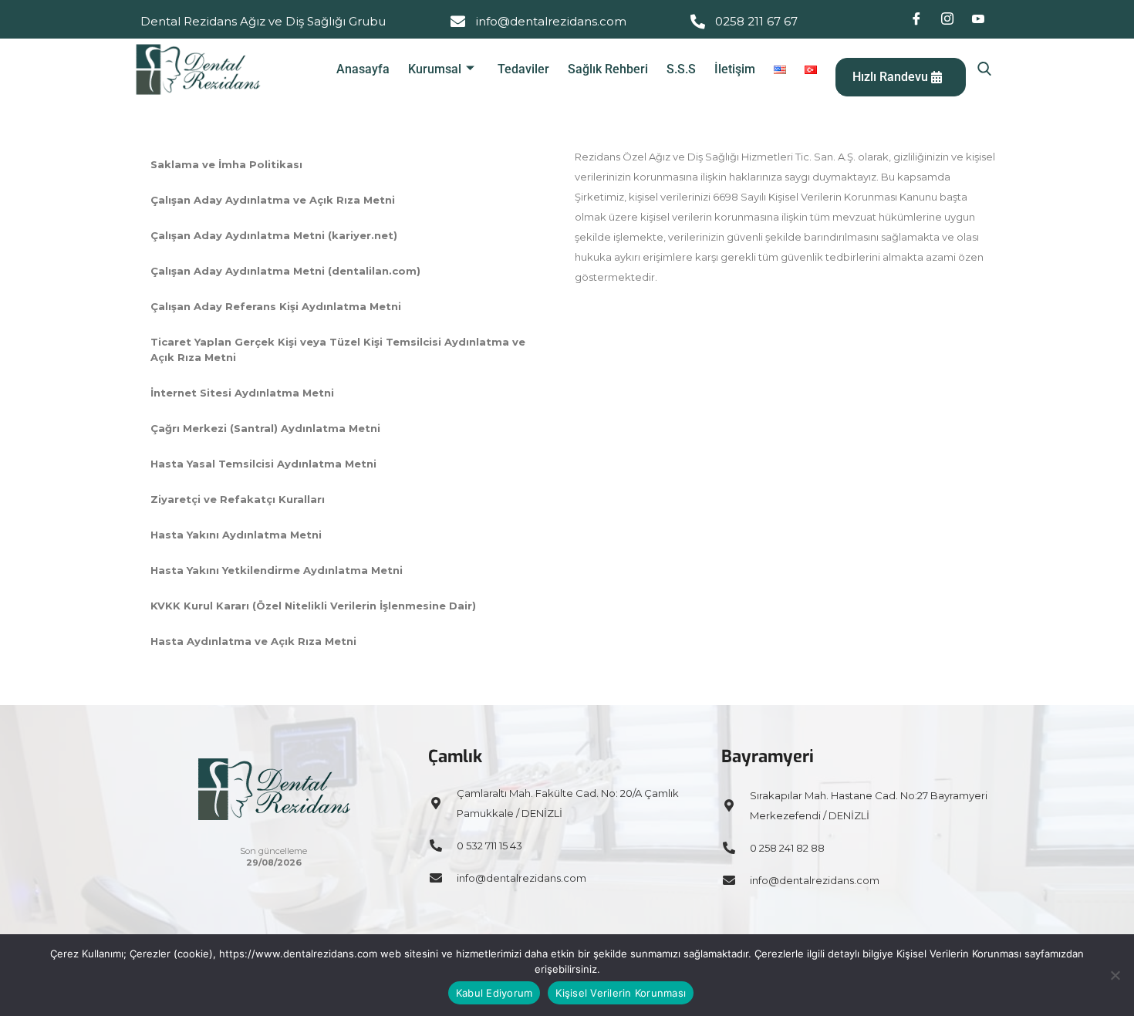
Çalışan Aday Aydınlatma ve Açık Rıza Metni (272, 200)
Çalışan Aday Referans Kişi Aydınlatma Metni (275, 306)
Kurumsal (434, 69)
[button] (984, 69)
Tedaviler (523, 69)
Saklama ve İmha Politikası (226, 164)
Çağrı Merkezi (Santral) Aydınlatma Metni (265, 428)
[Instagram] (947, 19)
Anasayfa (363, 69)
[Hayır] (1114, 975)
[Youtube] (978, 19)
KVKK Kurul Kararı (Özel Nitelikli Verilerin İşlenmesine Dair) (313, 605)
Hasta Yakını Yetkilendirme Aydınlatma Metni (276, 570)
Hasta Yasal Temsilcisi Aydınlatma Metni (263, 463)
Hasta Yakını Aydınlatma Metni (236, 534)
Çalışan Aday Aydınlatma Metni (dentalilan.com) (285, 271)
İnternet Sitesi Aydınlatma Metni (242, 392)
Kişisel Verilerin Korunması (620, 993)
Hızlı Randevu (891, 76)
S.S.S (681, 69)
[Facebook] (916, 19)
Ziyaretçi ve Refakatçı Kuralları (237, 499)
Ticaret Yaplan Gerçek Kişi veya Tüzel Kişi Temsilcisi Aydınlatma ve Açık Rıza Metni (337, 349)
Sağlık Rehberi (608, 69)
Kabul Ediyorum (494, 993)
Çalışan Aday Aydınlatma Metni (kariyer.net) (273, 235)
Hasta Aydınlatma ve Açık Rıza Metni (253, 641)
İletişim (734, 69)
